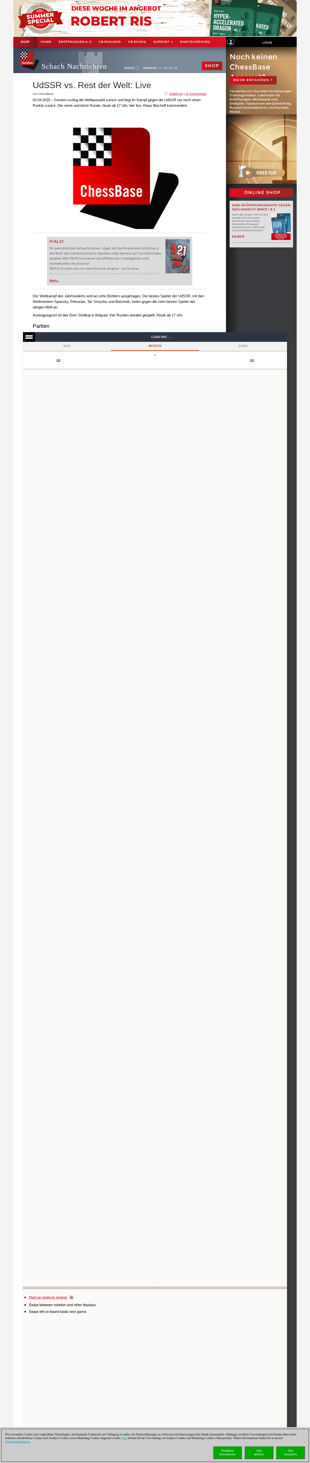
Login (267, 42)
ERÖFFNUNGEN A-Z (75, 42)
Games (243, 346)
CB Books (137, 42)
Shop (25, 42)
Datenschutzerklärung (17, 1441)
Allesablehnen (259, 1452)
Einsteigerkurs (195, 42)
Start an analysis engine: (48, 1297)
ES (170, 68)
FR (175, 68)
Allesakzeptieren (290, 1452)
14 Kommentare (196, 94)
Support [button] (161, 42)
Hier (124, 1438)
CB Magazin (110, 42)
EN (165, 68)
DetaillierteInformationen (227, 1452)
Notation (155, 346)
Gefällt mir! (176, 94)
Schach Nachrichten (74, 66)
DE (160, 68)
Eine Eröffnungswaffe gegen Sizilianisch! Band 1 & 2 (261, 207)
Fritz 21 (56, 241)
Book (67, 346)
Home (46, 42)
